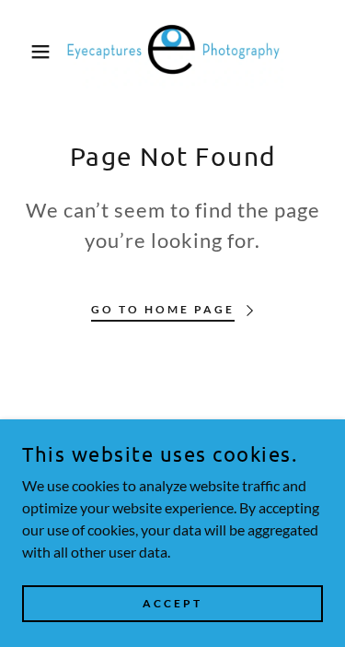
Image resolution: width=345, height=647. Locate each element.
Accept (172, 603)
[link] (172, 51)
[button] (27, 51)
